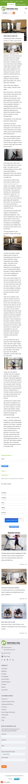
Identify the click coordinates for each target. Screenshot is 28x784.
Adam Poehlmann (16, 38)
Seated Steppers (5, 682)
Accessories (4, 690)
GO (13, 13)
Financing (4, 707)
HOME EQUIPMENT (11, 4)
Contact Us (4, 699)
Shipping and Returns (7, 704)
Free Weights (4, 676)
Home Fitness (12, 478)
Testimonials (4, 715)
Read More (22, 564)
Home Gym (6, 478)
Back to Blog (7, 484)
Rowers (3, 687)
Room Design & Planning (8, 712)
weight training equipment (11, 184)
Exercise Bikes (5, 679)
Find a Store (7, 656)
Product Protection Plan (7, 701)
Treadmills (4, 668)
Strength (3, 674)
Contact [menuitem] (12, 1)
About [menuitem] (16, 1)
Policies (10, 779)
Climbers (3, 684)
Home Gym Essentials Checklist (10, 588)
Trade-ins (4, 709)
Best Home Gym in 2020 (8, 622)
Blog (2, 720)
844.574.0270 (7, 653)
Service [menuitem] (21, 1)
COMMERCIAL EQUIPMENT (21, 4)
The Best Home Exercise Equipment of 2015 (13, 553)
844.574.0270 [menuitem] (5, 1)
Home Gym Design (20, 478)
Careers (3, 717)
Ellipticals (4, 671)
